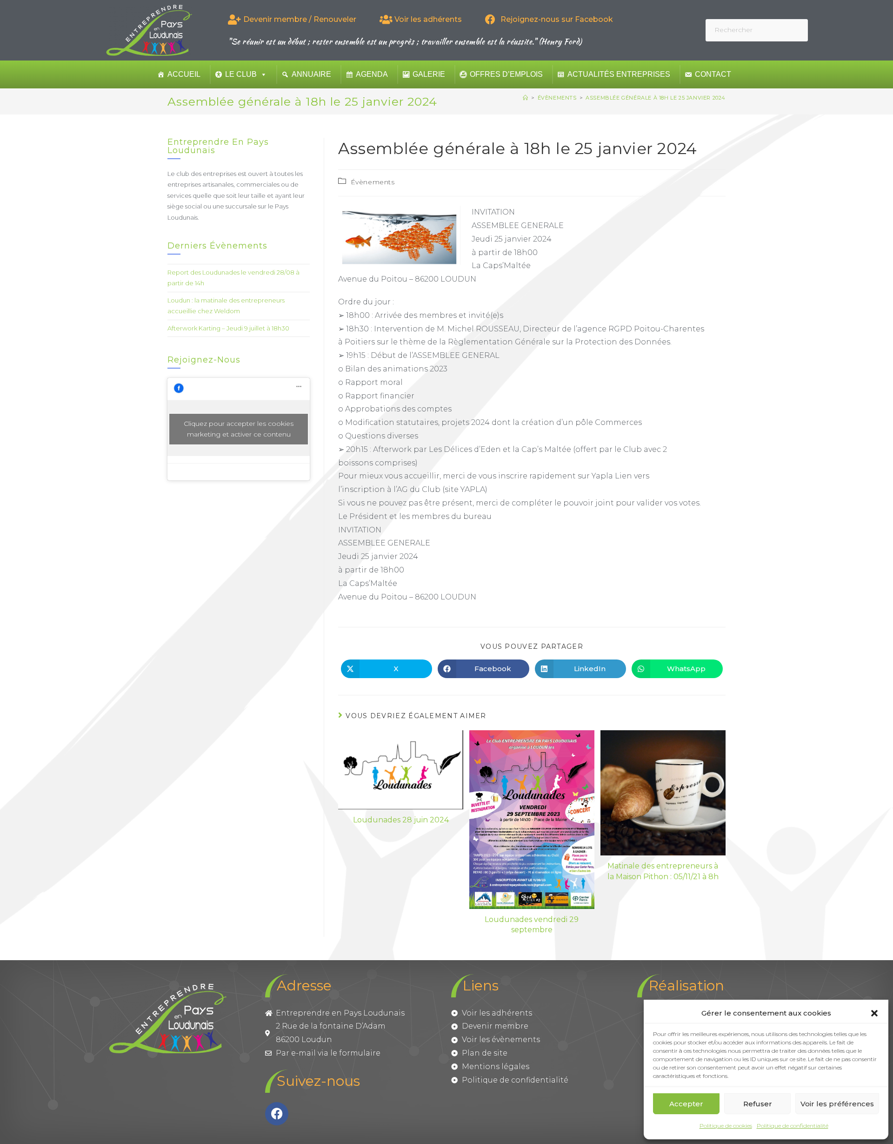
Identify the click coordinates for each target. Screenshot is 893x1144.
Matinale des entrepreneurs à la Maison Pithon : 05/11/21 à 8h (663, 871)
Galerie (429, 74)
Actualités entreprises (618, 74)
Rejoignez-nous (203, 360)
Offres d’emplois (506, 74)
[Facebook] (276, 1113)
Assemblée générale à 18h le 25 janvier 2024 (656, 97)
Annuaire (311, 74)
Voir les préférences (837, 1103)
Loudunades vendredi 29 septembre (532, 924)
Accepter (686, 1103)
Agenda (372, 74)
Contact (713, 74)
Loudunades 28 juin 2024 (401, 819)
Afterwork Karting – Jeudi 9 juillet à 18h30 (228, 328)
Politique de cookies (726, 1125)
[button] (874, 1013)
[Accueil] (525, 97)
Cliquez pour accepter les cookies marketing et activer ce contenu (238, 428)
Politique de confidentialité (792, 1125)
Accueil (183, 74)
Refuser (757, 1103)
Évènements (373, 182)
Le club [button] (241, 74)
